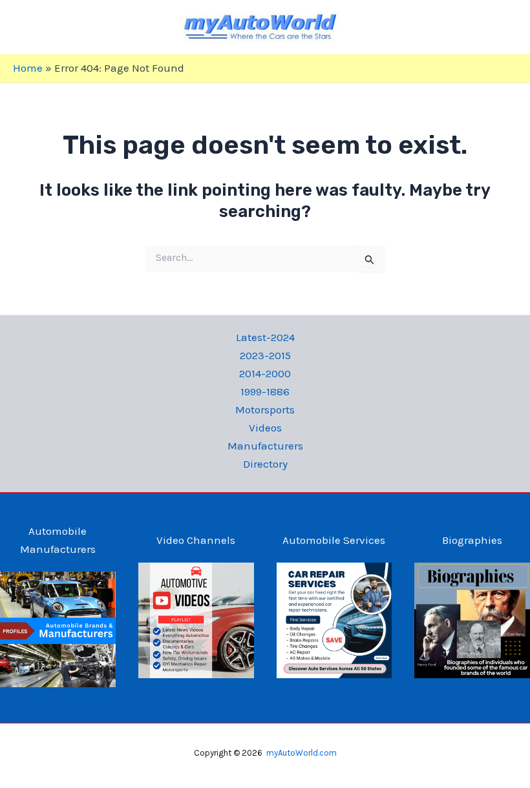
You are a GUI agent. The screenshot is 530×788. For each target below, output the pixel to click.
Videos (265, 427)
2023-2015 (265, 355)
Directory (265, 463)
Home (28, 67)
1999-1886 (265, 391)
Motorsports (265, 409)
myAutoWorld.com (301, 753)
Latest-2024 (265, 337)
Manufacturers (265, 445)
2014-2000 (265, 373)
